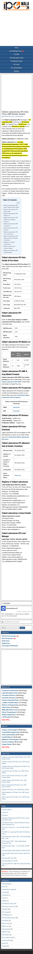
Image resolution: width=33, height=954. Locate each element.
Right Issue (6, 643)
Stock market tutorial (7, 937)
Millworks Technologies (10, 739)
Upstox (4, 943)
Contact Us (5, 812)
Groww (4, 898)
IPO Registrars (6, 915)
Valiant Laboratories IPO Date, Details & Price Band (11, 206)
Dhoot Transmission (9, 712)
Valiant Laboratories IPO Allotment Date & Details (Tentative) (11, 238)
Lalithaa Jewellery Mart (10, 702)
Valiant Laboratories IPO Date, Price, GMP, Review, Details (15, 113)
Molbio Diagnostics (8, 714)
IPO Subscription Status (16, 58)
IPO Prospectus (7, 638)
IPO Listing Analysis (16, 68)
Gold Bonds (5, 895)
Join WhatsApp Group (15, 51)
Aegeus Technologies (9, 730)
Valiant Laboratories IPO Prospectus (11, 225)
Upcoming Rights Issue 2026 (9, 861)
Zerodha (4, 946)
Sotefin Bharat (7, 737)
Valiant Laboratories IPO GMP (11, 382)
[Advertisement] (16, 28)
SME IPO (4, 932)
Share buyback (6, 929)
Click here (18, 475)
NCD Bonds (5, 920)
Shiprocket (6, 707)
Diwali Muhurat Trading (8, 889)
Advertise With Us (7, 809)
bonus (3, 886)
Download (16, 407)
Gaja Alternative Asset (9, 693)
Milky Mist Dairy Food (9, 710)
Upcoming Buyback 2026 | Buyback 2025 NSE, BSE (16, 850)
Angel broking (5, 884)
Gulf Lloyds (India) (8, 734)
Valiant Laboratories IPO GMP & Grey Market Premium (11, 219)
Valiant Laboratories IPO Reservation (11, 210)
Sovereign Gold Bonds (10, 646)
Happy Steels (6, 744)
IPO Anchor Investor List (8, 906)
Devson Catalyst (8, 742)
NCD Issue (6, 641)
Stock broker (5, 934)
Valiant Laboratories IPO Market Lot (11, 214)
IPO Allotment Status (17, 61)
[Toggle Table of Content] (17, 202)
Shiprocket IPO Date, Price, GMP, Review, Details (15, 789)
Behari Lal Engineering (10, 705)
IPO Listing (5, 912)
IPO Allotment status (8, 116)
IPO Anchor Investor (9, 636)
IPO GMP (16, 54)
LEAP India (6, 717)
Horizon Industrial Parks (10, 700)
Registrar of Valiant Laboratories (9, 243)
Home (16, 48)
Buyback (16, 71)
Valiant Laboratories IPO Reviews (11, 229)
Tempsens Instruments (10, 690)
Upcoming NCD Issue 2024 (9, 858)
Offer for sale (5, 923)
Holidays (4, 900)
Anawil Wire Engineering (10, 732)
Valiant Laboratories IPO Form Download (11, 233)
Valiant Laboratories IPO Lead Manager (11, 251)
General (4, 892)
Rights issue (5, 926)
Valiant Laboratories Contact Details (9, 247)
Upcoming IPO (19, 116)
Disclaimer (5, 815)
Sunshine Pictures (8, 695)
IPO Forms (16, 64)
